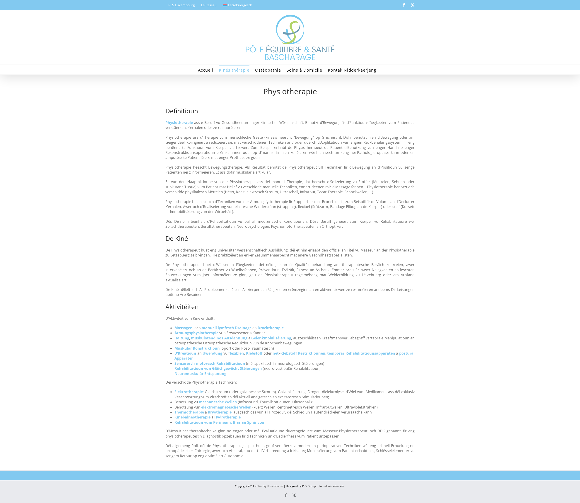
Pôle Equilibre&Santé (269, 486)
